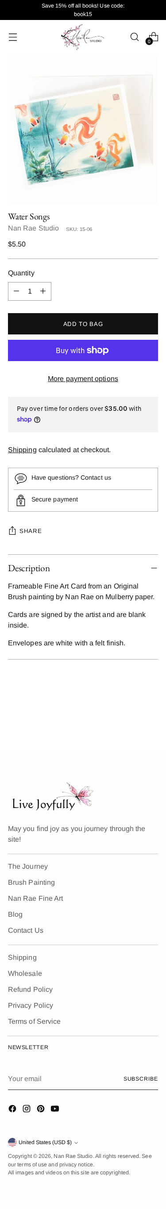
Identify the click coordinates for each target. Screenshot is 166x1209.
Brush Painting (31, 882)
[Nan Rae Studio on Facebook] (13, 1110)
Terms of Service (34, 1021)
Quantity (21, 273)
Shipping (22, 449)
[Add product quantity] (43, 291)
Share (30, 531)
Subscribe (141, 1079)
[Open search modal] (134, 37)
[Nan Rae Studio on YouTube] (55, 1110)
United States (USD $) (45, 1142)
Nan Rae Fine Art (35, 898)
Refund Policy (30, 989)
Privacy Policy (30, 1005)
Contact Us (25, 930)
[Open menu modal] (13, 37)
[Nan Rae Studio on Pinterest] (41, 1110)
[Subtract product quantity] (16, 291)
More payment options (83, 378)
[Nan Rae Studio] (83, 37)
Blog (15, 914)
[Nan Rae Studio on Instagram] (27, 1110)
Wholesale (25, 973)
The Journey (28, 866)
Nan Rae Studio (33, 228)
